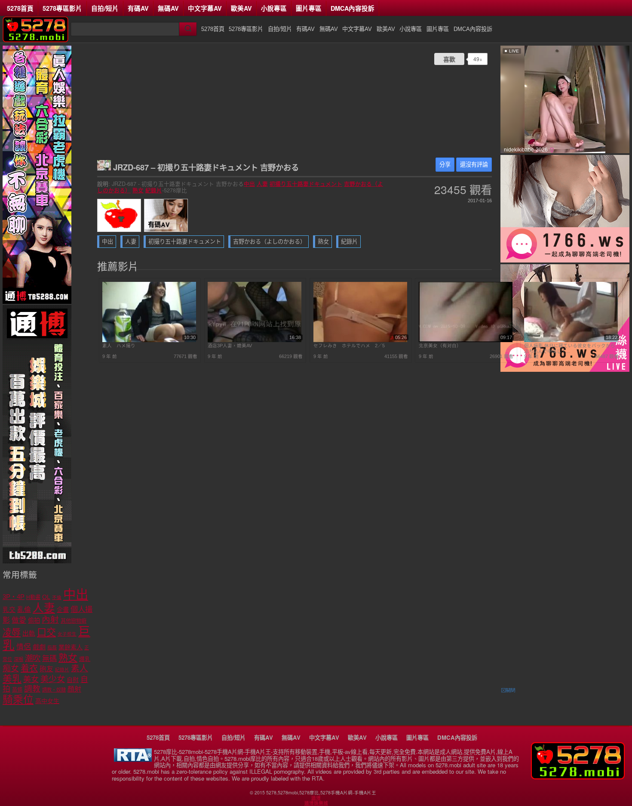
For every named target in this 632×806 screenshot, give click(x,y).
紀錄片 (153, 190)
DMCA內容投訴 (352, 8)
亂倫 (24, 609)
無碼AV (168, 8)
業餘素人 (70, 647)
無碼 (49, 659)
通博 (316, 797)
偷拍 (34, 620)
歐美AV (241, 8)
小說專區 (274, 8)
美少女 (52, 679)
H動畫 (33, 597)
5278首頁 (20, 8)
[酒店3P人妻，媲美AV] (254, 340)
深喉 (18, 659)
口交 (46, 632)
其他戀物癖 (73, 621)
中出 (249, 184)
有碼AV (138, 8)
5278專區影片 (62, 8)
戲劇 (39, 647)
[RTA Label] (133, 759)
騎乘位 (18, 699)
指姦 (52, 647)
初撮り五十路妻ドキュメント (306, 184)
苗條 (17, 690)
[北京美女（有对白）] (465, 340)
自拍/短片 (105, 8)
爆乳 (84, 659)
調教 (32, 688)
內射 (50, 619)
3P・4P (14, 596)
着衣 (29, 668)
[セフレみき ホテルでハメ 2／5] (360, 340)
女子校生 (67, 633)
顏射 (74, 689)
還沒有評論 (474, 164)
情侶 (23, 647)
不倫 (56, 597)
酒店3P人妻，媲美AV (230, 345)
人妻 (262, 184)
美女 (31, 679)
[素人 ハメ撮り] (149, 340)
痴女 (11, 668)
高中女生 (47, 701)
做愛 (19, 620)
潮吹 (32, 658)
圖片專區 (309, 8)
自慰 (73, 679)
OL (46, 597)
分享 (445, 164)
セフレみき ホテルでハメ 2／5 (349, 345)
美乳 (12, 678)
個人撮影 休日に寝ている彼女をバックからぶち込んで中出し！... (569, 348)
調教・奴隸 (54, 689)
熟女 (138, 190)
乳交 (9, 609)
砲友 (46, 669)
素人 (79, 668)
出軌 (28, 633)
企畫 (63, 609)
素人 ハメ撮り (118, 345)
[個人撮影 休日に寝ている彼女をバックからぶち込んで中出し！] (571, 340)
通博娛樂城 (316, 803)
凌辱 (12, 632)
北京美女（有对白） (440, 345)
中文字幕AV (205, 8)
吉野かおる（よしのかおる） (269, 241)
